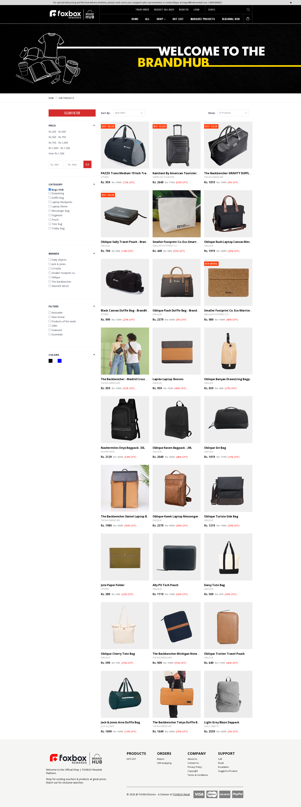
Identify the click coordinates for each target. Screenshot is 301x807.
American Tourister (163, 177)
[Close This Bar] (290, 2)
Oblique (105, 245)
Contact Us (193, 762)
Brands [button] (54, 253)
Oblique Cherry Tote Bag (118, 654)
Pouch (55, 219)
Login (196, 9)
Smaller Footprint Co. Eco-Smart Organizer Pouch (186, 242)
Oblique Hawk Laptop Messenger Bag (178, 516)
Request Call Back (164, 9)
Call (220, 758)
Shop (160, 19)
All (147, 19)
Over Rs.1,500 (56, 153)
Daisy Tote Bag (214, 585)
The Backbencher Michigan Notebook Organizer (186, 654)
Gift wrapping (164, 762)
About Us (192, 758)
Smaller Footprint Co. (165, 245)
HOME (135, 19)
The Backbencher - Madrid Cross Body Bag (129, 379)
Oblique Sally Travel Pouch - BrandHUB (127, 242)
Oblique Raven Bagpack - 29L (172, 448)
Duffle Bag (57, 197)
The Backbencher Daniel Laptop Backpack (129, 516)
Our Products (66, 98)
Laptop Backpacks (61, 202)
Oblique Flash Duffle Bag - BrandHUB (178, 310)
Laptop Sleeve (59, 206)
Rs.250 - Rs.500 (57, 131)
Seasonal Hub (231, 19)
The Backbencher (213, 177)
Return (160, 758)
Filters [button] (54, 306)
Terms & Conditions (198, 775)
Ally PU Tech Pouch (165, 585)
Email (221, 762)
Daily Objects (211, 726)
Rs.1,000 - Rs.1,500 (59, 148)
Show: (211, 113)
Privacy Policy (195, 766)
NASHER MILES (108, 451)
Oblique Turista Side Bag (221, 516)
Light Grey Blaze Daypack (221, 722)
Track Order (142, 9)
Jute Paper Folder (112, 585)
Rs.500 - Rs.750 (57, 137)
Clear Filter (72, 113)
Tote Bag (56, 224)
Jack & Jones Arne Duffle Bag (120, 722)
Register (183, 9)
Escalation (223, 766)
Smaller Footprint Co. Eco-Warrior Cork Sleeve (235, 310)
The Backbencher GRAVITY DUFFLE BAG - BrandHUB (238, 173)
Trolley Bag (57, 228)
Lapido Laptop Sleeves (168, 379)
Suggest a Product (227, 771)
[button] (248, 18)
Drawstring (57, 193)
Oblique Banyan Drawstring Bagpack (229, 379)
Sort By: (105, 113)
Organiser (57, 215)
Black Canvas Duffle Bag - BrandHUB (126, 310)
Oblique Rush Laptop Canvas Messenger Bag (234, 242)
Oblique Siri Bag (215, 448)
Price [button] (52, 125)
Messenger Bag (60, 210)
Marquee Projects (203, 19)
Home (51, 98)
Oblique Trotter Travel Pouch (224, 654)
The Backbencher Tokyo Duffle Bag (177, 722)
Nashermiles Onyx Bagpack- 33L (123, 448)
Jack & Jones (107, 726)
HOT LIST (178, 19)
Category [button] (56, 184)
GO (88, 164)
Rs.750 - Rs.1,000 (58, 142)
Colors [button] (54, 354)
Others (105, 314)
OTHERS (105, 177)
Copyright (193, 771)
